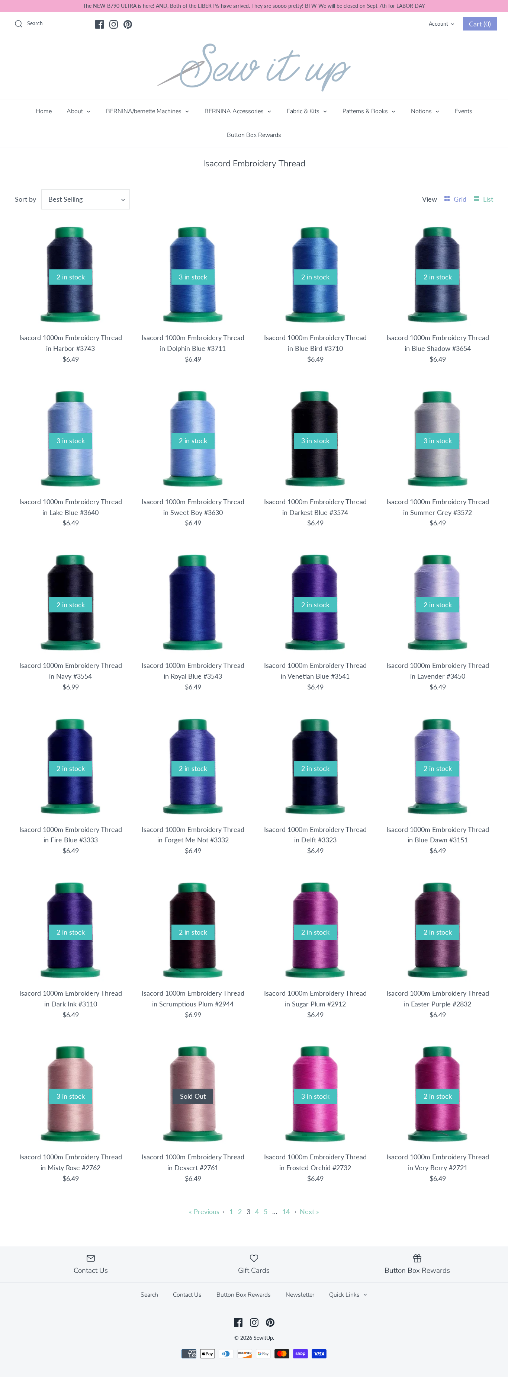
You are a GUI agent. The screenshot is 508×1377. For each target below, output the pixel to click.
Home (44, 111)
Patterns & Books (366, 111)
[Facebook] (99, 24)
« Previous (204, 1211)
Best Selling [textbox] (65, 199)
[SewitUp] (254, 68)
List (488, 199)
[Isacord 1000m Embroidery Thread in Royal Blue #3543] (192, 602)
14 (286, 1211)
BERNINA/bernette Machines (144, 111)
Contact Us (187, 1295)
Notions (422, 111)
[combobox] (85, 199)
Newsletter (300, 1295)
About (75, 111)
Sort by (25, 199)
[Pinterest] (127, 24)
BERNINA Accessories (235, 111)
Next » (309, 1211)
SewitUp (263, 1338)
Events (463, 111)
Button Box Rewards (254, 135)
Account (438, 23)
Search (149, 1295)
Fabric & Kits (304, 111)
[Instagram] (113, 24)
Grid (461, 199)
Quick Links (345, 1295)
